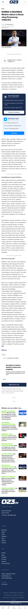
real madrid (15, 358)
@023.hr (4, 350)
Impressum (6, 592)
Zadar (3, 534)
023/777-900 (5, 513)
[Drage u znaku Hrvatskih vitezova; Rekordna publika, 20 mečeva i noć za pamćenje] (22, 435)
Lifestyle (4, 557)
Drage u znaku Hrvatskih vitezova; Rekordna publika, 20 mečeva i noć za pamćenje (9, 438)
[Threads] (21, 519)
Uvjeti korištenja (8, 595)
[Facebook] (3, 519)
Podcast (4, 561)
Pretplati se (14, 384)
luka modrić (10, 358)
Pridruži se (14, 133)
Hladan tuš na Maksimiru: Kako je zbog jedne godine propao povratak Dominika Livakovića (10, 448)
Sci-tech (4, 559)
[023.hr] (14, 2)
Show (3, 555)
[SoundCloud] (15, 519)
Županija (4, 536)
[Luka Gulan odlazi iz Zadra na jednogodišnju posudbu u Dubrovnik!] (22, 489)
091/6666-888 (12, 515)
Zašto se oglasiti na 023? (8, 573)
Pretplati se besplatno (14, 112)
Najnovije (4, 530)
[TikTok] (12, 519)
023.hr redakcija (9, 24)
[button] (3, 2)
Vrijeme (4, 540)
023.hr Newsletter (13, 96)
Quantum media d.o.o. (16, 603)
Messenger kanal (13, 118)
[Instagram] (9, 519)
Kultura (4, 552)
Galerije (4, 542)
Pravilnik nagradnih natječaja (17, 597)
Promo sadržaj (6, 563)
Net (3, 346)
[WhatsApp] (18, 519)
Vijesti (3, 532)
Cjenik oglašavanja (7, 578)
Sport (3, 8)
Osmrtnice (4, 584)
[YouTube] (6, 519)
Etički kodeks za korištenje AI (17, 592)
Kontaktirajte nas (6, 576)
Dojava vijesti (6, 597)
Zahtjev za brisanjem (18, 595)
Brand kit (14, 600)
